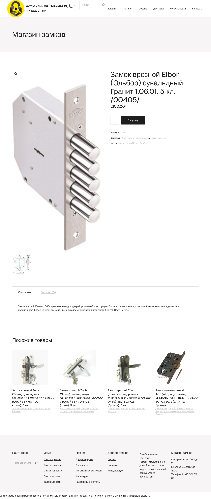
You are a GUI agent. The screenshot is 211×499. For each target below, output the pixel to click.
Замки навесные (53, 470)
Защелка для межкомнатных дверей (174, 411)
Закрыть (145, 495)
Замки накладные (54, 465)
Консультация (115, 470)
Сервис (112, 459)
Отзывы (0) (48, 292)
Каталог (16, 411)
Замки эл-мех (52, 476)
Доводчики (82, 465)
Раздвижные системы (88, 481)
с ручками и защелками (81, 411)
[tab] (27, 292)
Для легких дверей (22, 408)
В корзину (133, 120)
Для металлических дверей (135, 138)
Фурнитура (82, 476)
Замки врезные (158, 138)
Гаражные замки (53, 481)
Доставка (113, 465)
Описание (24, 292)
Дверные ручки (84, 459)
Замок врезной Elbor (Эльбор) (133, 143)
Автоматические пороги (89, 470)
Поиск (36, 463)
